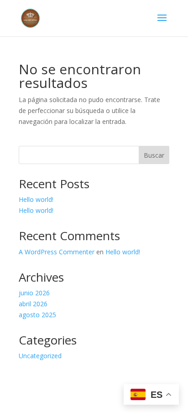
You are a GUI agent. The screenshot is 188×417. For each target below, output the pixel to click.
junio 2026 (34, 292)
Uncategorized (40, 355)
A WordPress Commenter (56, 251)
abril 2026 (33, 303)
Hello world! (36, 199)
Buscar (154, 155)
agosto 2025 (37, 314)
